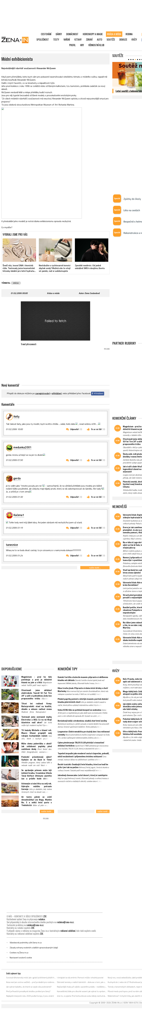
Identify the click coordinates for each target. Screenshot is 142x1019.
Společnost (42, 39)
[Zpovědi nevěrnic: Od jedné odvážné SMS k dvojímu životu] (91, 250)
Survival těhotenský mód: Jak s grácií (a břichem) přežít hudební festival (31, 977)
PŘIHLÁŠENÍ (57, 393)
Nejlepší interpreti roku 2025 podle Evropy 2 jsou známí (30, 995)
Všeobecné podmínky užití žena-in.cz (26, 942)
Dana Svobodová (92, 293)
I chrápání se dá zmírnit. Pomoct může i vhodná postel (80, 977)
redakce (41, 919)
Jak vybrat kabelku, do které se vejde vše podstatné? (29, 986)
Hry (82, 45)
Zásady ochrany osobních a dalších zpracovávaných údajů (34, 947)
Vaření (67, 39)
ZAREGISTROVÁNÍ (42, 393)
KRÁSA (16, 283)
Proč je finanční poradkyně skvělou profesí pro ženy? (28, 991)
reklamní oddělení (67, 930)
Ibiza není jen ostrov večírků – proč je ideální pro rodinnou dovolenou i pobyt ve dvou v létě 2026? (31, 982)
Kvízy (134, 39)
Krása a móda (114, 34)
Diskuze (123, 39)
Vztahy (78, 39)
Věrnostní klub (96, 45)
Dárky (59, 34)
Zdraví (89, 39)
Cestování (46, 34)
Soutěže (111, 39)
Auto (99, 39)
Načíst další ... (95, 567)
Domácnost (72, 34)
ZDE (44, 916)
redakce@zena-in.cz (65, 922)
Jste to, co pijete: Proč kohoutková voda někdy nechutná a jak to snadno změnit (82, 995)
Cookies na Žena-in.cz (19, 952)
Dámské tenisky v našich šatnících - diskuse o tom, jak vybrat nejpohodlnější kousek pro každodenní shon (82, 982)
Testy (56, 39)
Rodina (129, 34)
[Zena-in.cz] (16, 40)
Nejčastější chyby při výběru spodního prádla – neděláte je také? (82, 986)
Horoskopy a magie (93, 34)
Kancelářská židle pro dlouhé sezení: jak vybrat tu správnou (82, 991)
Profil (72, 45)
